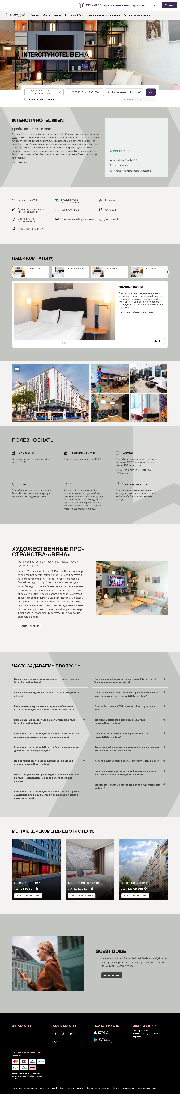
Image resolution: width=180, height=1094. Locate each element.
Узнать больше (30, 626)
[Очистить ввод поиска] (59, 92)
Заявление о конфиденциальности (28, 1088)
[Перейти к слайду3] (64, 343)
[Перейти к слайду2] (62, 343)
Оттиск (51, 1088)
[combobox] (44, 92)
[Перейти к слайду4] (66, 343)
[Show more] (17, 369)
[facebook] (55, 1033)
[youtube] (55, 1041)
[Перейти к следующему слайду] (168, 272)
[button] (50, 393)
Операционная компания (97, 1088)
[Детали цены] (36, 888)
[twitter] (71, 1033)
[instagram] (63, 1033)
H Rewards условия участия (70, 1088)
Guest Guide (111, 975)
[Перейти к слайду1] (60, 343)
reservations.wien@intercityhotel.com (132, 171)
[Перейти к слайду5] (69, 343)
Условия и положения (148, 1088)
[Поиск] (151, 92)
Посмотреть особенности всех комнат (136, 312)
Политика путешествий (123, 1088)
